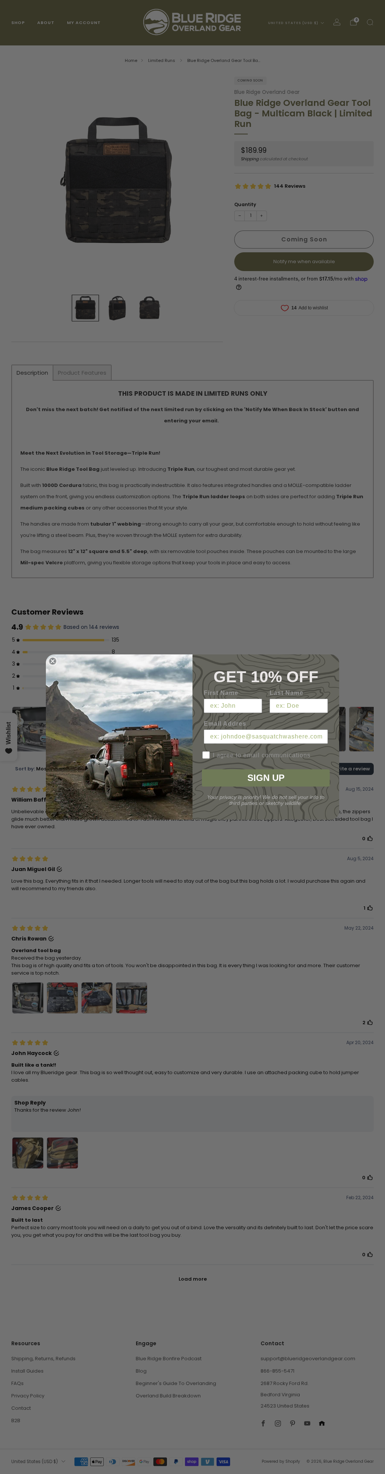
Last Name (286, 693)
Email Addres (225, 723)
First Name (221, 693)
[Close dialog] (52, 661)
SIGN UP (266, 778)
